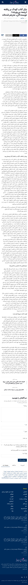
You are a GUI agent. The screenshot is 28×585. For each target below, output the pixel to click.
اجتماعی (25, 492)
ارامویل (20, 475)
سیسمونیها (24, 475)
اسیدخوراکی (9, 473)
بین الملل (25, 504)
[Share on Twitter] (15, 35)
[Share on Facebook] (23, 35)
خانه (26, 6)
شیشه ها (21, 471)
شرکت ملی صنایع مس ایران (7, 492)
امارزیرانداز (11, 478)
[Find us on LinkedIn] (21, 577)
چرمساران (5, 475)
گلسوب (25, 476)
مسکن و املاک (10, 504)
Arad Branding (5, 478)
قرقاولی (5, 476)
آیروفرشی (16, 475)
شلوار (18, 473)
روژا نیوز (22, 18)
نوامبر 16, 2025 (23, 530)
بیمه (26, 501)
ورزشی (11, 508)
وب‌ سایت (25, 438)
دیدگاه (25, 406)
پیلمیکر (16, 471)
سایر (26, 506)
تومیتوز (25, 473)
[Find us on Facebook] (26, 577)
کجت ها (11, 499)
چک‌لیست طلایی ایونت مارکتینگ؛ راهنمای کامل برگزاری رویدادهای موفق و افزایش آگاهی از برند (15, 518)
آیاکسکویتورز (10, 475)
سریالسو (12, 471)
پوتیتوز (8, 471)
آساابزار (4, 473)
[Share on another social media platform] (8, 35)
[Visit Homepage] (14, 2)
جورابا (5, 471)
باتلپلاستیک (24, 478)
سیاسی (25, 511)
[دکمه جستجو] (2, 2)
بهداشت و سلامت (23, 499)
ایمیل (25, 431)
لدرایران (21, 473)
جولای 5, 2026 (23, 520)
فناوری (12, 496)
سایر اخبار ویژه (24, 508)
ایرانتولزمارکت (20, 476)
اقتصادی (25, 494)
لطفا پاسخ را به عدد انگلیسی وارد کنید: (19, 450)
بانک (26, 496)
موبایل (12, 506)
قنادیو (20, 478)
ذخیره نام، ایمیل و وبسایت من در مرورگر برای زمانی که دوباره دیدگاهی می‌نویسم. (15, 445)
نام (26, 425)
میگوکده (14, 473)
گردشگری (11, 501)
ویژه (12, 511)
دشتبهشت (14, 476)
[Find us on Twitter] (24, 577)
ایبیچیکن (16, 478)
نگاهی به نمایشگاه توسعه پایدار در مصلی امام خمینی (15, 528)
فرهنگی (22, 6)
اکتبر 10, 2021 (14, 18)
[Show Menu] (25, 2)
